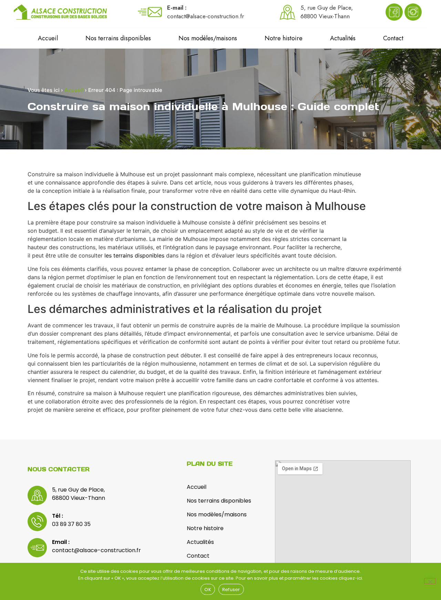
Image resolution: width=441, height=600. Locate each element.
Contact (393, 38)
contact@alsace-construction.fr (96, 550)
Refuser (231, 589)
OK (207, 589)
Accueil (48, 38)
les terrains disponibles (134, 255)
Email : (61, 542)
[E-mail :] (150, 12)
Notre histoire (283, 38)
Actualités (343, 38)
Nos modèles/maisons (207, 38)
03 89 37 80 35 (71, 524)
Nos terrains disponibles (118, 38)
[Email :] (37, 547)
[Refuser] (430, 581)
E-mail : (177, 7)
